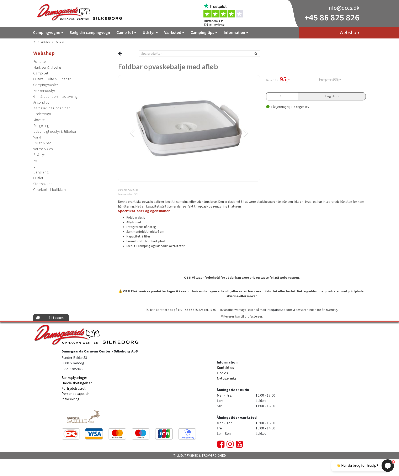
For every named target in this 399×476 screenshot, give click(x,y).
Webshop (45, 42)
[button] (153, 128)
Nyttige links (226, 378)
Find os (222, 373)
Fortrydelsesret (74, 388)
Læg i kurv (332, 96)
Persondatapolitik (75, 393)
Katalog (60, 42)
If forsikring (70, 399)
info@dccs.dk (343, 8)
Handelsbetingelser (77, 383)
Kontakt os (225, 367)
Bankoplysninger (74, 377)
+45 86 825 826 (332, 17)
